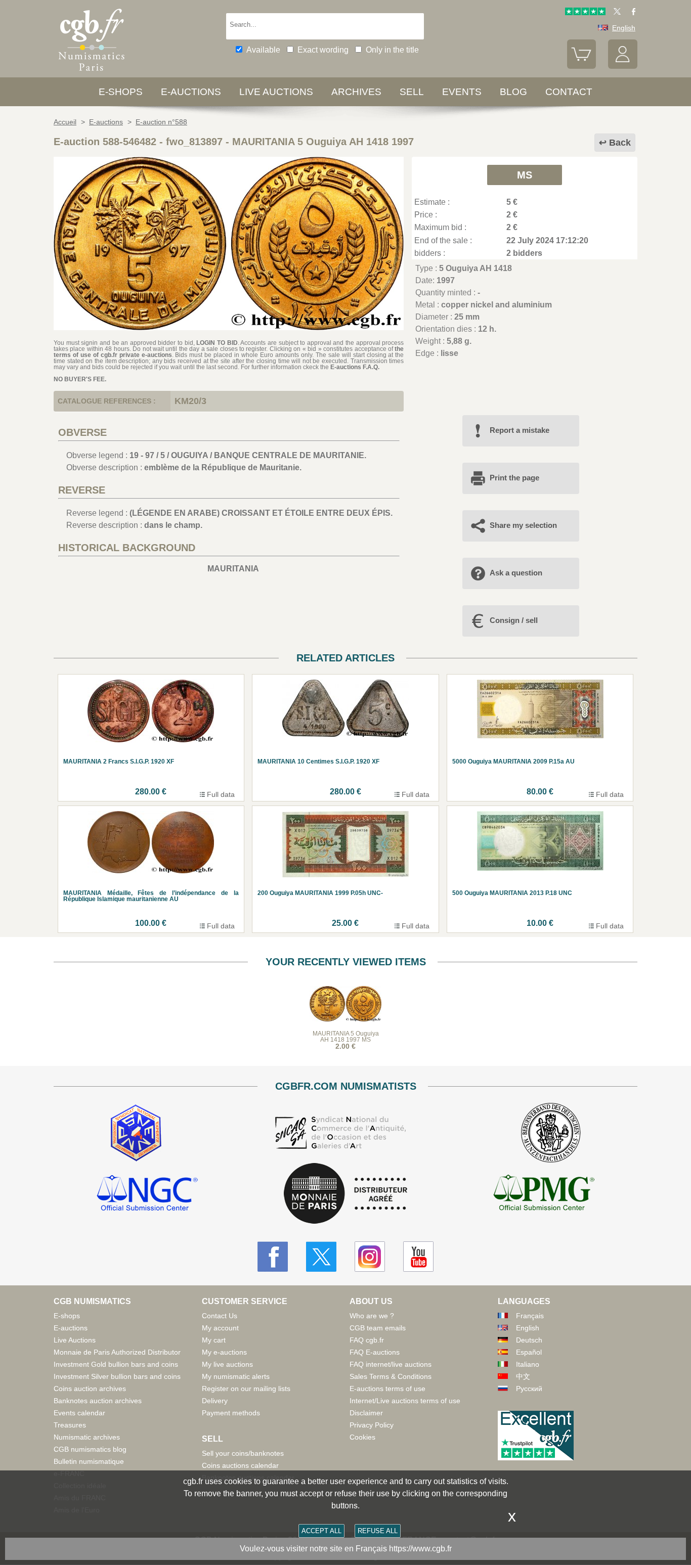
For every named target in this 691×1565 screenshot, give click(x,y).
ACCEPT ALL (321, 1531)
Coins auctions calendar (240, 1465)
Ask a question (516, 572)
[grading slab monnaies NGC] (147, 1194)
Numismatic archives (87, 1437)
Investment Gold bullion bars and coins (116, 1364)
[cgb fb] (631, 13)
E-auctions (191, 91)
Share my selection (523, 525)
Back (620, 143)
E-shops (121, 91)
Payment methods (231, 1413)
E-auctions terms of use (387, 1388)
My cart (214, 1340)
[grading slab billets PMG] (543, 1194)
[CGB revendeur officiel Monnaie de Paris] (345, 1194)
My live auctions (227, 1364)
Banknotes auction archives (98, 1401)
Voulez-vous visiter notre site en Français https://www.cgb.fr (346, 1548)
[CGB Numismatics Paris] (91, 73)
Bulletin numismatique (89, 1461)
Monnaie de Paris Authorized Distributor (117, 1352)
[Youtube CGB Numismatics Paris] (418, 1256)
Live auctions (276, 91)
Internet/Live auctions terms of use (405, 1401)
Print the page (514, 477)
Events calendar (79, 1413)
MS (524, 175)
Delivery (215, 1401)
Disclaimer (366, 1413)
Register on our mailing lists (246, 1388)
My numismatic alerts (236, 1376)
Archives (356, 91)
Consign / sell (514, 620)
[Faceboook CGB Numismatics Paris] (272, 1256)
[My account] (622, 66)
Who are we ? (372, 1316)
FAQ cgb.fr (367, 1340)
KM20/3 (190, 401)
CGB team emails (378, 1328)
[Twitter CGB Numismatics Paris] (321, 1256)
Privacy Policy (372, 1425)
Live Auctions (75, 1340)
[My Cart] (581, 66)
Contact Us (219, 1316)
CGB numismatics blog (90, 1449)
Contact (568, 91)
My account (220, 1328)
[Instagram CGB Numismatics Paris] (370, 1256)
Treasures (70, 1425)
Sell (412, 91)
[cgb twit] (615, 13)
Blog (513, 91)
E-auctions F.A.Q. (354, 367)
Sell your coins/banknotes (243, 1453)
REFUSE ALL (378, 1531)
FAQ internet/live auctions (390, 1364)
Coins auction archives (90, 1388)
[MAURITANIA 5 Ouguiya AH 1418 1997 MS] (229, 327)
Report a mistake (519, 430)
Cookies (362, 1437)
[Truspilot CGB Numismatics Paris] (585, 13)
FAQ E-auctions (375, 1352)
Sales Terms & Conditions (390, 1376)
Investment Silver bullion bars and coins (117, 1376)
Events (462, 91)
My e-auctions (224, 1352)
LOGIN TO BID (216, 342)
